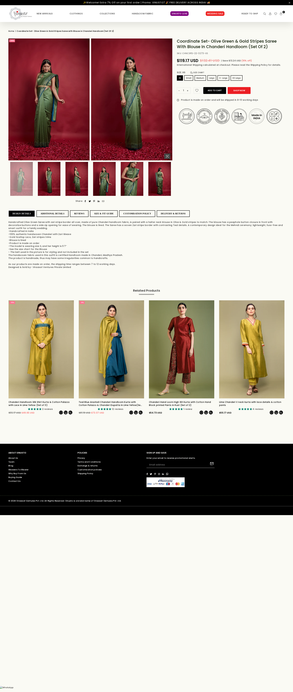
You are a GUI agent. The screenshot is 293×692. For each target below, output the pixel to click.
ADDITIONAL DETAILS (52, 213)
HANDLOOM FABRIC (142, 13)
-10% (12, 40)
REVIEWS (79, 213)
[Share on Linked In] (99, 201)
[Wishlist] (275, 13)
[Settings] (270, 13)
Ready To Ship (250, 13)
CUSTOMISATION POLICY (137, 213)
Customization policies (90, 469)
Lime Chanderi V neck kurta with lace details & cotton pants (250, 404)
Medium (200, 78)
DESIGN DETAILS (22, 213)
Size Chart (198, 72)
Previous (11, 99)
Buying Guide (15, 477)
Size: (190, 72)
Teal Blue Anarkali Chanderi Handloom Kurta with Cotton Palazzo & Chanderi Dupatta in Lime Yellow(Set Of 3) (110, 404)
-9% (82, 302)
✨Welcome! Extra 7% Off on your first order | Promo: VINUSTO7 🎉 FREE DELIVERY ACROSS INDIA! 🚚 (146, 2)
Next (169, 99)
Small (188, 78)
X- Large (223, 78)
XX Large (236, 78)
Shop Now (239, 90)
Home (11, 31)
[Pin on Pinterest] (94, 201)
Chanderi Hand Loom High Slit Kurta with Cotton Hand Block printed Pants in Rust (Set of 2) (180, 404)
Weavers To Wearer (18, 469)
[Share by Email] (103, 201)
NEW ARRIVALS (44, 13)
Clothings (76, 13)
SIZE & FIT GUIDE (104, 213)
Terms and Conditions (89, 461)
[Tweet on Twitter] (90, 201)
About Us (13, 458)
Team (11, 461)
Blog (10, 465)
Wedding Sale (215, 13)
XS (180, 78)
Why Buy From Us (17, 473)
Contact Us (14, 481)
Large (211, 78)
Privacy (81, 458)
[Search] (264, 13)
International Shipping (190, 64)
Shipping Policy (259, 64)
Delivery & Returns (173, 213)
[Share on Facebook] (85, 201)
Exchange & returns (88, 465)
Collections (107, 13)
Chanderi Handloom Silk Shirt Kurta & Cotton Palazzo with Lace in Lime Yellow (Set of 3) (39, 404)
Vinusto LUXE (179, 13)
